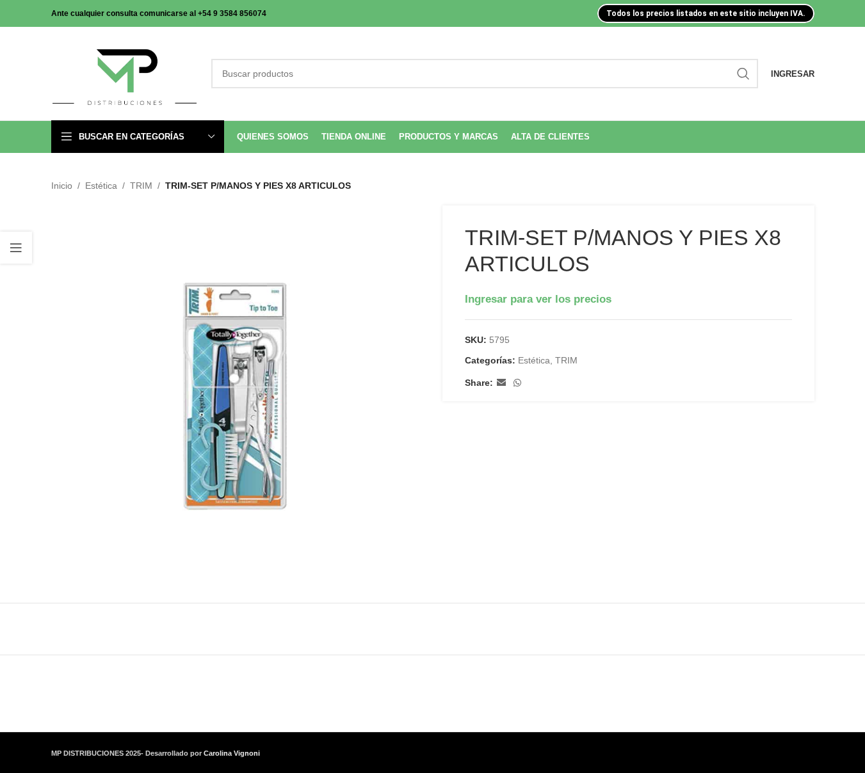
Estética (101, 185)
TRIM (141, 185)
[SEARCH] (743, 73)
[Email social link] (501, 383)
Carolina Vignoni (232, 753)
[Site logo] (124, 73)
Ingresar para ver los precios (538, 298)
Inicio (61, 185)
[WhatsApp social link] (517, 383)
